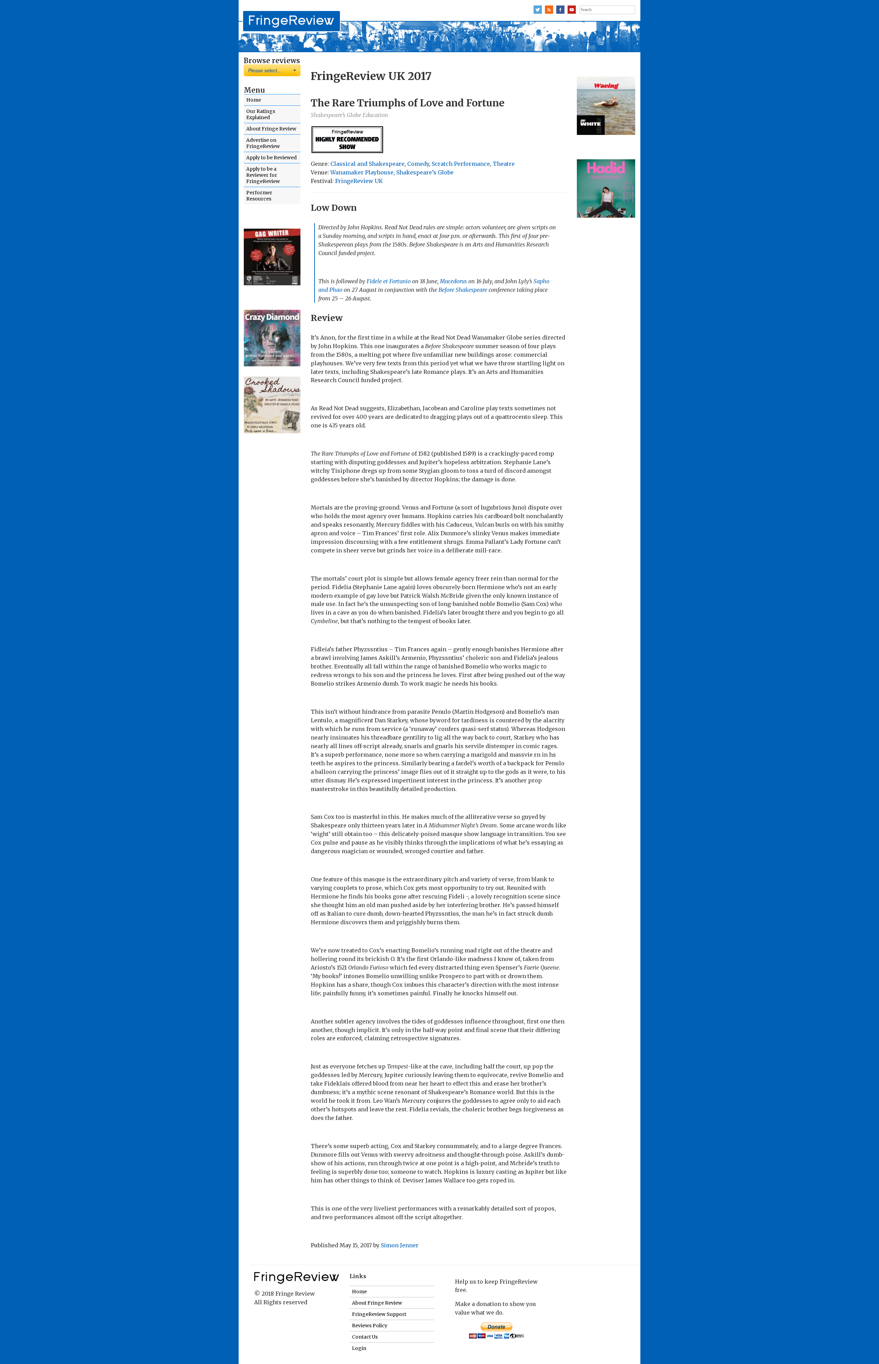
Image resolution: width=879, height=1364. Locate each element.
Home (253, 100)
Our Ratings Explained (260, 114)
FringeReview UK (359, 180)
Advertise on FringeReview (263, 143)
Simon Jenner (400, 1245)
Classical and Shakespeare (367, 163)
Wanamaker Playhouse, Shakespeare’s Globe (392, 172)
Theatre (504, 163)
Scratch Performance (461, 163)
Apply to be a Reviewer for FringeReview (263, 175)
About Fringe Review (271, 129)
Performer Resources (259, 196)
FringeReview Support (379, 1314)
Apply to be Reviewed (271, 157)
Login (359, 1348)
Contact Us (365, 1337)
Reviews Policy (369, 1325)
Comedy (418, 163)
